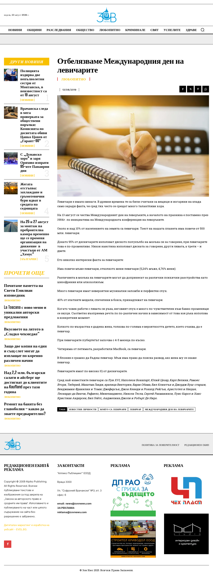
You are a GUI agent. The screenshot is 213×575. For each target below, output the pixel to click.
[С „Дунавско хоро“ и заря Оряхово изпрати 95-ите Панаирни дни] (11, 158)
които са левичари (113, 409)
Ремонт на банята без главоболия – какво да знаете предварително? (25, 408)
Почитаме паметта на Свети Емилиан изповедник (23, 290)
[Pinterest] (198, 89)
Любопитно (12, 300)
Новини (27, 100)
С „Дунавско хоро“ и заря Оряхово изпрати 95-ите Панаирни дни (34, 162)
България (28, 259)
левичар (135, 409)
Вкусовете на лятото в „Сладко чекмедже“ (24, 331)
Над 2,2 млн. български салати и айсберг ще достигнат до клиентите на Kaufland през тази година (25, 382)
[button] (203, 30)
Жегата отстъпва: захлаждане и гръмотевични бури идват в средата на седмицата (32, 196)
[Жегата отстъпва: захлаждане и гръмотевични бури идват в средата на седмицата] (11, 188)
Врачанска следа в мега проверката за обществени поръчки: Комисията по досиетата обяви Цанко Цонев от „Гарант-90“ (34, 124)
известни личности (83, 409)
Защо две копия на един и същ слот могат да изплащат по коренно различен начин (25, 353)
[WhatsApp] (205, 89)
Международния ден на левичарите (169, 409)
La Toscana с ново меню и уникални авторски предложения (25, 312)
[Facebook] (182, 89)
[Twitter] (190, 89)
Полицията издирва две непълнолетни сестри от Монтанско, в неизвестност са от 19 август (33, 82)
